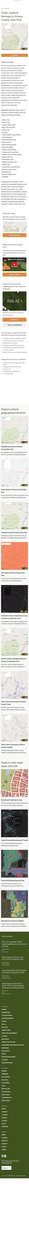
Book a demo (14, 274)
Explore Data (5, 8)
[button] (27, 2)
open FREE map (14, 235)
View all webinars (14, 325)
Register (14, 319)
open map (14, 55)
